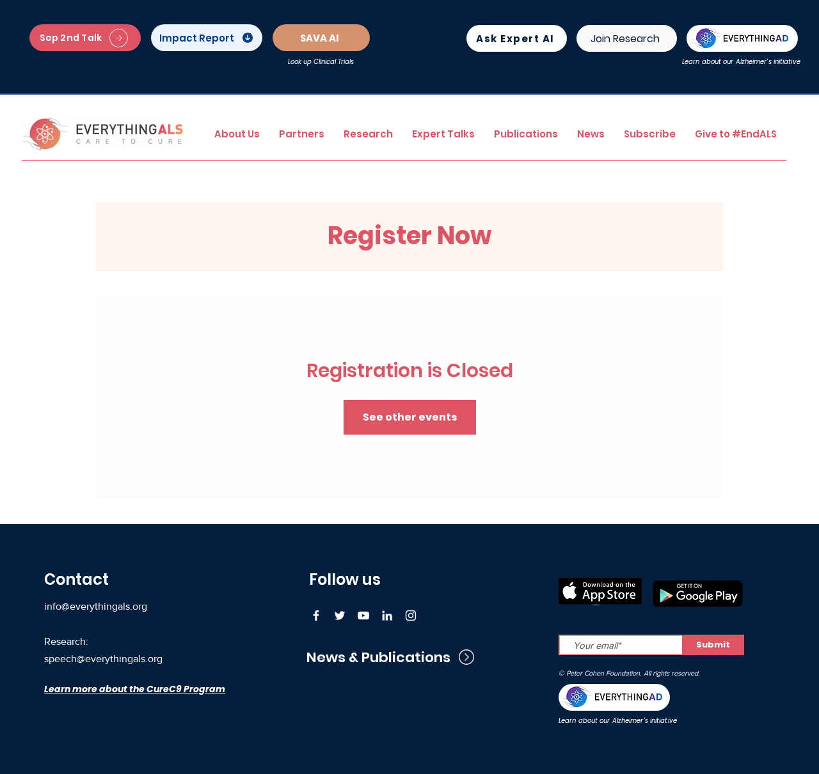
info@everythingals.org (95, 606)
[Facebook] (316, 615)
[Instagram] (411, 615)
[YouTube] (363, 615)
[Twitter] (340, 615)
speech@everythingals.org (103, 658)
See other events (410, 417)
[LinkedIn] (387, 615)
